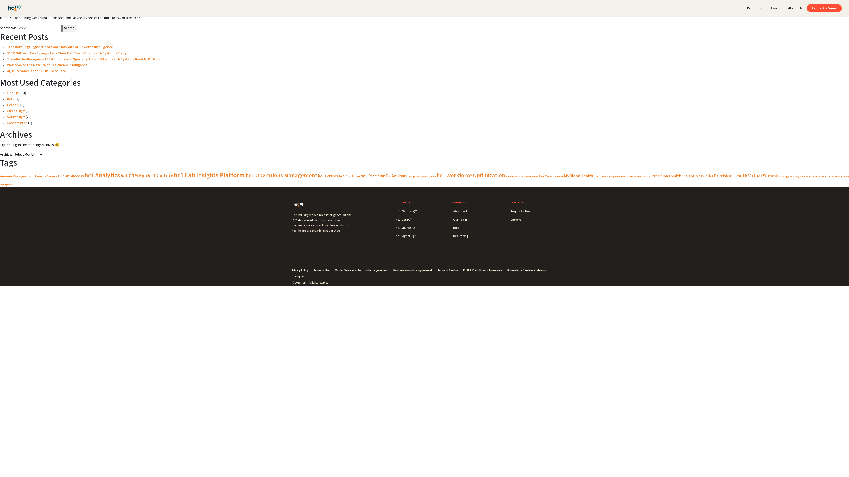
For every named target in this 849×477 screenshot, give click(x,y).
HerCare (545, 176)
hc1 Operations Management (281, 175)
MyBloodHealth (578, 176)
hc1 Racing (460, 236)
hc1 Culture (160, 175)
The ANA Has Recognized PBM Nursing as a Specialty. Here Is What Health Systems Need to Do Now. (84, 59)
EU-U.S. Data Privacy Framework (482, 270)
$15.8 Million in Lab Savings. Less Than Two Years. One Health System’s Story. (67, 53)
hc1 (10, 99)
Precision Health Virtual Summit (746, 175)
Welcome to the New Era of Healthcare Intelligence (47, 65)
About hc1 (460, 211)
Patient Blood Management (636, 176)
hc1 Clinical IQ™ (406, 211)
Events (12, 105)
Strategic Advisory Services (794, 176)
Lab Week (558, 176)
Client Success (71, 176)
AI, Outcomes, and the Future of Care (36, 71)
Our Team (460, 220)
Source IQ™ (16, 117)
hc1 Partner (328, 176)
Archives (6, 154)
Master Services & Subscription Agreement (361, 270)
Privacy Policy (300, 270)
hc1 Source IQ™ (406, 228)
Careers (52, 176)
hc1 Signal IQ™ (406, 236)
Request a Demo (824, 8)
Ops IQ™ (13, 93)
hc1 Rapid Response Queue (421, 176)
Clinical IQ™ (16, 111)
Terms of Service (448, 270)
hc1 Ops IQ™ (404, 220)
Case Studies (17, 123)
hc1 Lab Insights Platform (209, 175)
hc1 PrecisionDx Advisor (383, 176)
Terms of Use (322, 270)
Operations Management (607, 176)
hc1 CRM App (133, 175)
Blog (456, 228)
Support (299, 276)
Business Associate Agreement (412, 270)
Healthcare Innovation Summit (522, 176)
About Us (795, 8)
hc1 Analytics (102, 175)
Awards (40, 176)
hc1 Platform (349, 176)
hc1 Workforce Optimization (470, 176)
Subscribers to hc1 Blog (821, 176)
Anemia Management (17, 176)
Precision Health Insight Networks (682, 176)
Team (774, 8)
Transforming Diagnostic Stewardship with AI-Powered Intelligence (60, 47)
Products (754, 8)
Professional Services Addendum (527, 270)
